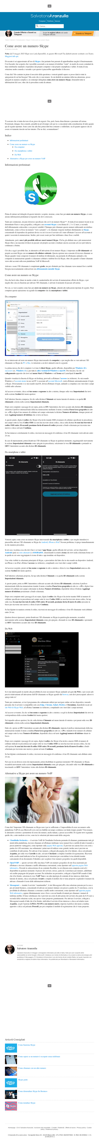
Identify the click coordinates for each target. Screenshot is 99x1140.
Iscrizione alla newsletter (42, 1128)
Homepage (11, 1128)
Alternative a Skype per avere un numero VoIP (27, 158)
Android (44, 542)
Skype (37, 61)
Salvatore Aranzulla (12, 49)
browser (65, 694)
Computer (42, 21)
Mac (29, 363)
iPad (57, 542)
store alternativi (25, 552)
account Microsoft (55, 381)
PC (24, 363)
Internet (57, 21)
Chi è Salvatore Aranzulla (25, 1128)
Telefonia (50, 21)
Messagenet (14, 885)
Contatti (54, 1128)
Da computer (20, 147)
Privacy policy (81, 1128)
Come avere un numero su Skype (22, 144)
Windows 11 (21, 370)
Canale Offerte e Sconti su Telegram (25, 33)
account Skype (50, 224)
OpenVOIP (14, 862)
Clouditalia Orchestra (19, 840)
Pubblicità (61, 1128)
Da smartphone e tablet (23, 150)
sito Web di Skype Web (14, 707)
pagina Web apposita (55, 845)
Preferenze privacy (52, 1129)
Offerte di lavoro (70, 1128)
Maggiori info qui (11, 56)
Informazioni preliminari (19, 140)
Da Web (18, 154)
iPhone (51, 542)
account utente (20, 381)
